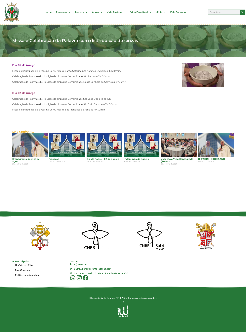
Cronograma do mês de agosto (26, 160)
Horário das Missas (25, 265)
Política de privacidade (27, 275)
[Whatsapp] (73, 278)
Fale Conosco (178, 12)
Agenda (79, 12)
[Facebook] (85, 278)
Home (48, 12)
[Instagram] (79, 278)
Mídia (159, 12)
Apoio (95, 12)
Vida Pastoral (114, 12)
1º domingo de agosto (136, 159)
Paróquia (61, 12)
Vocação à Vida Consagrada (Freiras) (177, 160)
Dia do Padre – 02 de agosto (103, 159)
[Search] (242, 12)
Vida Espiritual (139, 12)
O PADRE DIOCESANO (211, 159)
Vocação (54, 159)
